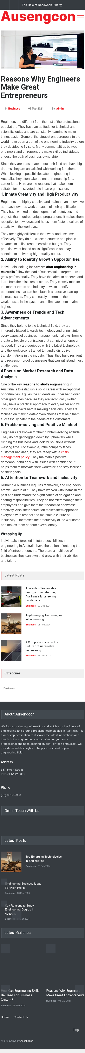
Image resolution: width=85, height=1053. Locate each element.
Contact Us (21, 1017)
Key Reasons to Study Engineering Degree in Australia (19, 909)
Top (76, 1030)
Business (14, 108)
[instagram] (4, 825)
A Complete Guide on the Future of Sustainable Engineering (42, 646)
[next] (16, 656)
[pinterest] (18, 825)
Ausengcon (26, 1041)
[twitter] (11, 825)
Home (5, 1017)
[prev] (16, 591)
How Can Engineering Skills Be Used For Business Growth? (20, 995)
